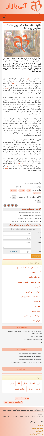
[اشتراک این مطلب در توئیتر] (8, 205)
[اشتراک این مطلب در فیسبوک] (12, 205)
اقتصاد (32, 383)
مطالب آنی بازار (21, 398)
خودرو (7, 88)
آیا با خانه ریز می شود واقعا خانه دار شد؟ (29, 215)
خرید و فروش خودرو (33, 292)
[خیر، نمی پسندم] (39, 201)
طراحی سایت (35, 301)
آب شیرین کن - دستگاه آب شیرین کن (27, 267)
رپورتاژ (30, 389)
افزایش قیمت (20, 389)
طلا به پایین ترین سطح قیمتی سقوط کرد (29, 212)
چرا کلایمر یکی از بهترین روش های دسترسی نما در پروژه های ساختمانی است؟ (24, 332)
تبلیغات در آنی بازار (37, 428)
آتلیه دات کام (36, 272)
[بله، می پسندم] (14, 197)
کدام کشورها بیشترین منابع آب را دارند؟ (29, 218)
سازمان (20, 163)
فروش (6, 168)
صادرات (8, 166)
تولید (38, 389)
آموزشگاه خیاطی (34, 277)
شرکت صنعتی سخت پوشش (30, 296)
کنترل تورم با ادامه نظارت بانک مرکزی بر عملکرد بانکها (25, 221)
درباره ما (40, 425)
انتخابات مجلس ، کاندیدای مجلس (29, 282)
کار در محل (36, 320)
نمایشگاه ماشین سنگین (32, 316)
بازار (28, 78)
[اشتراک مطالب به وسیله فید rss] (5, 205)
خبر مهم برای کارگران (35, 336)
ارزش (12, 383)
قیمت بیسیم (36, 311)
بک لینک (37, 287)
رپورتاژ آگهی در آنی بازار (36, 434)
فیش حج (37, 306)
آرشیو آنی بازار (38, 431)
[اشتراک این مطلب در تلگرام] (16, 205)
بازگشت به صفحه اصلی (12, 402)
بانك (18, 383)
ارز (29, 190)
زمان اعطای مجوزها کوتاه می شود (32, 339)
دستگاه (12, 83)
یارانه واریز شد (37, 342)
